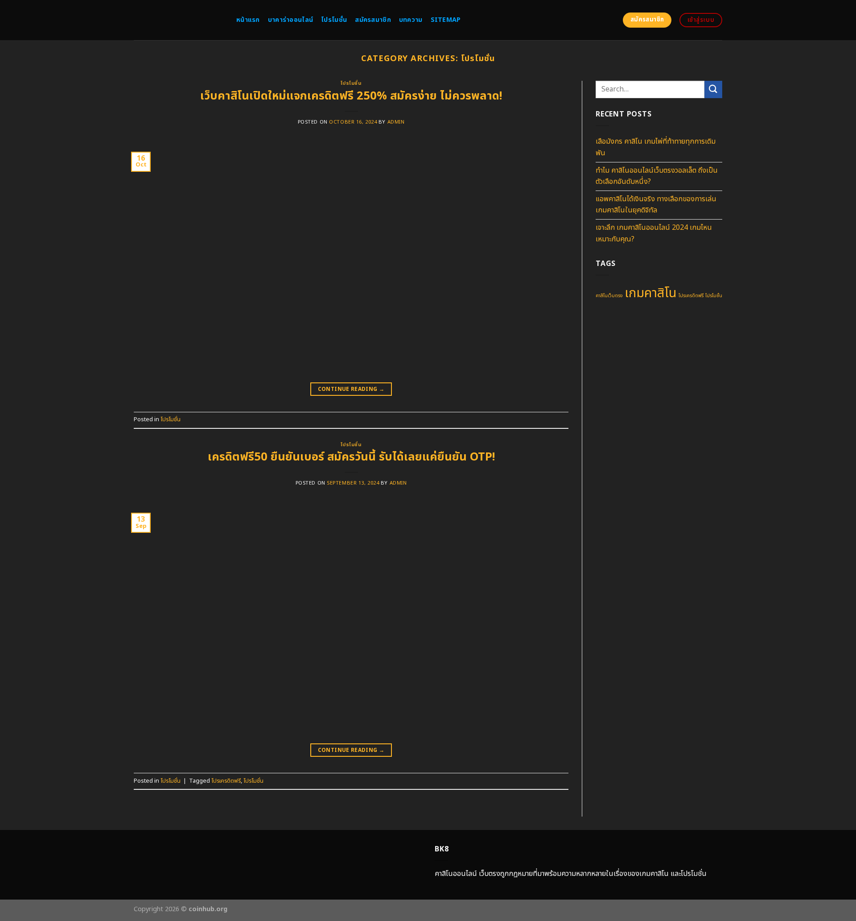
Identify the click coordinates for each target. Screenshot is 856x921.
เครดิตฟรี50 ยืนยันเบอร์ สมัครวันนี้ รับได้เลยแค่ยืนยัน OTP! (351, 457)
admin (396, 122)
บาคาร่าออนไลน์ (290, 20)
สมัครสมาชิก (373, 20)
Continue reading (351, 389)
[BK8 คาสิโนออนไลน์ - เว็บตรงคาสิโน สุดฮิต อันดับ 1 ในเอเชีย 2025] (178, 20)
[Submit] (713, 89)
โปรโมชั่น (334, 20)
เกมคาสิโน (651, 293)
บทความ (411, 20)
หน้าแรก (248, 20)
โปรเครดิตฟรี (226, 780)
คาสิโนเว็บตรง (609, 296)
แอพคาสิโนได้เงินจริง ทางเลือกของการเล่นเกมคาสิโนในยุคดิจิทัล (656, 205)
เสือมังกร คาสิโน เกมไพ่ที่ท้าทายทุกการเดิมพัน (656, 148)
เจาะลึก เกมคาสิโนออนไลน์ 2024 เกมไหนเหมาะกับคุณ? (654, 233)
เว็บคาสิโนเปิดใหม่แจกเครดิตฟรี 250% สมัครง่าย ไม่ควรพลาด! (351, 96)
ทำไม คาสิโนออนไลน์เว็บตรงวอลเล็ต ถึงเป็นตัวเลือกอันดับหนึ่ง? (657, 176)
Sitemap (446, 20)
